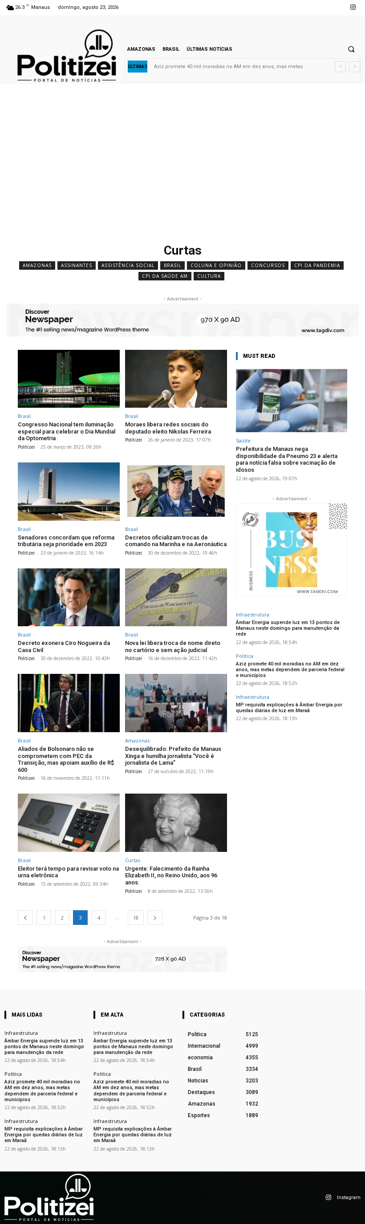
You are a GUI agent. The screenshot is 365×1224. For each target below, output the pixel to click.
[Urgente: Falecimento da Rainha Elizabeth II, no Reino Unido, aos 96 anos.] (176, 823)
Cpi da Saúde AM (165, 276)
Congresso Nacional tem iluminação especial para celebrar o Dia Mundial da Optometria (66, 431)
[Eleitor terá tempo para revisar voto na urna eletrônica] (69, 823)
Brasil (172, 265)
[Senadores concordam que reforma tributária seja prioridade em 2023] (69, 491)
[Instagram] (353, 7)
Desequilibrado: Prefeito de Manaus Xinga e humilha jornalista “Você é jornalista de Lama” (173, 756)
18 (135, 917)
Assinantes (76, 265)
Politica (244, 655)
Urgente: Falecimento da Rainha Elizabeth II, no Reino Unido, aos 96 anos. (171, 875)
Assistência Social (127, 265)
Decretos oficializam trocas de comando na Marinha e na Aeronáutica (176, 541)
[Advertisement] (182, 172)
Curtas (132, 860)
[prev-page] (25, 917)
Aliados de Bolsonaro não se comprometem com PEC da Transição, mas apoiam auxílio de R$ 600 (66, 759)
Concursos (268, 265)
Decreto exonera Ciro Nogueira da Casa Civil (64, 646)
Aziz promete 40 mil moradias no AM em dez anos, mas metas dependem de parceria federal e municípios (290, 669)
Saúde (243, 440)
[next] (354, 66)
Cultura (209, 276)
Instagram (349, 1197)
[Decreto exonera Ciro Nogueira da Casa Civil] (69, 597)
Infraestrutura (252, 614)
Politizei (26, 447)
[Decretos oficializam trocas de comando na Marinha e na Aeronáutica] (176, 491)
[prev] (340, 66)
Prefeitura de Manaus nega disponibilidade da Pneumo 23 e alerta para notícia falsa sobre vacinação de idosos (286, 459)
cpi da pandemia (317, 265)
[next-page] (154, 917)
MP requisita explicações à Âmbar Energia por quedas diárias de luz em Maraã (289, 707)
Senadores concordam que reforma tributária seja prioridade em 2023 (66, 541)
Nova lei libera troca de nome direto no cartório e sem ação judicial (172, 646)
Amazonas (37, 265)
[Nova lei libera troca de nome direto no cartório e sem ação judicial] (176, 597)
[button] (351, 49)
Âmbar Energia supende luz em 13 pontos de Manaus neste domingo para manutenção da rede (288, 628)
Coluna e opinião (216, 265)
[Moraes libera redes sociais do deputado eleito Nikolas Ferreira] (176, 379)
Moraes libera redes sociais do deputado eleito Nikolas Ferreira (168, 428)
